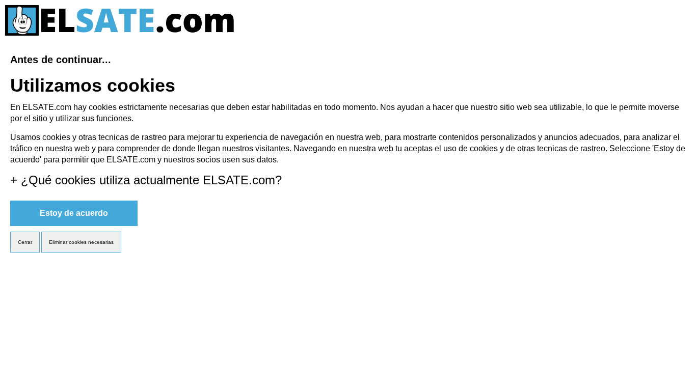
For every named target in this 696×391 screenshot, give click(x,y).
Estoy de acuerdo (74, 213)
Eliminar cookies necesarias (81, 242)
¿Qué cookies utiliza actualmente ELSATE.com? (146, 180)
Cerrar (25, 242)
